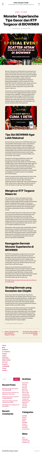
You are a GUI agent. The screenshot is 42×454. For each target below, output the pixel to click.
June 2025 (24, 405)
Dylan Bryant (17, 28)
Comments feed (26, 440)
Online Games (6, 360)
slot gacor (24, 424)
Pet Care (5, 362)
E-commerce (6, 351)
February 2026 (25, 392)
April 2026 (24, 389)
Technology (5, 366)
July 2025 (24, 404)
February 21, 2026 (26, 28)
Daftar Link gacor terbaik (21, 2)
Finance (4, 354)
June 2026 (24, 386)
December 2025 (26, 395)
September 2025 (26, 400)
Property (5, 364)
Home (4, 345)
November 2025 (26, 397)
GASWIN (24, 419)
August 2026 (25, 382)
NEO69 (23, 420)
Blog (3, 347)
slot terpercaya (20, 323)
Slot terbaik (24, 12)
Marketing (5, 358)
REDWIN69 (24, 422)
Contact (4, 370)
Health (4, 356)
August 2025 (25, 402)
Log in (23, 437)
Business (5, 349)
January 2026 (25, 394)
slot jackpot (9, 323)
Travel (4, 368)
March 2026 (25, 390)
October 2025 (25, 399)
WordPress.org (25, 442)
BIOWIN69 (17, 12)
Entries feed (25, 439)
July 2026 (24, 384)
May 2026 (24, 387)
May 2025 (24, 407)
